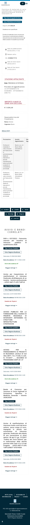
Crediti (18, 514)
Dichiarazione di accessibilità (15, 516)
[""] (22, 3)
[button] (26, 3)
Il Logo (23, 514)
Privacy (14, 514)
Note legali (8, 514)
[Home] (6, 3)
